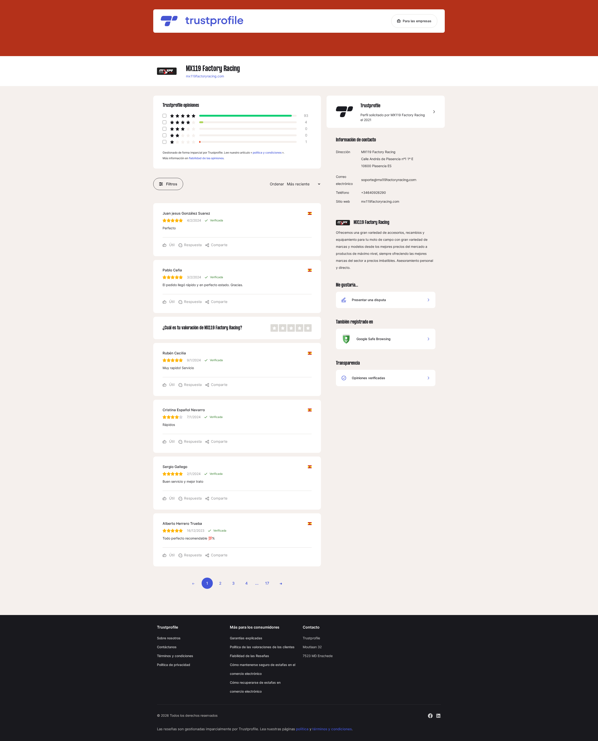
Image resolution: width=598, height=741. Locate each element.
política (302, 729)
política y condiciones (267, 152)
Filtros (171, 184)
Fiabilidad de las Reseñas (249, 656)
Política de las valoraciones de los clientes (262, 647)
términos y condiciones (332, 729)
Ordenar (277, 184)
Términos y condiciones (175, 656)
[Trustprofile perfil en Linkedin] (438, 715)
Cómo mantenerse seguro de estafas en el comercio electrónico (262, 669)
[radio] (274, 328)
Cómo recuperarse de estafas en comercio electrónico (255, 686)
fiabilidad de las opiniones (206, 158)
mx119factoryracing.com (205, 76)
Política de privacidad (173, 665)
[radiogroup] (291, 328)
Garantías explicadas (246, 638)
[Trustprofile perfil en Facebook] (430, 715)
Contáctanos (167, 647)
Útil (171, 245)
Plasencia (379, 166)
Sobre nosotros (169, 638)
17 (267, 583)
